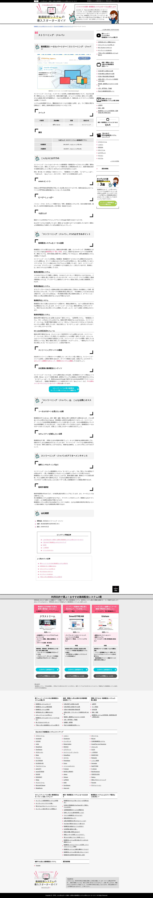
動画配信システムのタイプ (43, 704)
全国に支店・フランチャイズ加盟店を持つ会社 (108, 80)
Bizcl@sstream (95, 771)
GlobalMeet (67, 755)
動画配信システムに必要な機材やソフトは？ (76, 849)
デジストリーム (40, 782)
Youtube (38, 865)
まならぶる (94, 747)
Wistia (37, 780)
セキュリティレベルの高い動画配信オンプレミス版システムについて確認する (63, 389)
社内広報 (94, 709)
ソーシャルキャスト (48, 550)
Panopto (93, 782)
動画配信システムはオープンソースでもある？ (47, 718)
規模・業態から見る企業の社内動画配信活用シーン (108, 64)
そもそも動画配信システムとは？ (73, 815)
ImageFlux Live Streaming (98, 744)
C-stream (94, 769)
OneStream (39, 749)
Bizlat (37, 755)
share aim (66, 788)
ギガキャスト (39, 752)
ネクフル (100, 158)
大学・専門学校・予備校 (105, 88)
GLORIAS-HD (39, 763)
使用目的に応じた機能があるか (48, 566)
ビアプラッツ (102, 153)
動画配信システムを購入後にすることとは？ (76, 852)
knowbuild (38, 738)
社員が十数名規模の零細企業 (106, 76)
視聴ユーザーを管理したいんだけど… (74, 834)
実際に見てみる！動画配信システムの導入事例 (110, 99)
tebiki (65, 782)
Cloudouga (67, 738)
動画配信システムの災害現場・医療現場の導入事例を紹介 (108, 111)
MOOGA (100, 147)
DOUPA (38, 774)
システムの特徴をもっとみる (46, 676)
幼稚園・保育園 (68, 722)
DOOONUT (39, 777)
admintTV (38, 769)
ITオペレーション (96, 785)
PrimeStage (67, 760)
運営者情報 (105, 168)
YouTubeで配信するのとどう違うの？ (74, 823)
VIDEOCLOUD (95, 774)
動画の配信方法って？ (70, 818)
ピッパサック (67, 741)
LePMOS (66, 780)
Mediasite (94, 758)
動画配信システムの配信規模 (44, 706)
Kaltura (93, 777)
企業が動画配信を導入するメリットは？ (75, 821)
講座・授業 (101, 108)
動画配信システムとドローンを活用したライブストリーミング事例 (76, 845)
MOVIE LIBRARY (68, 771)
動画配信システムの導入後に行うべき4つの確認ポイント (76, 841)
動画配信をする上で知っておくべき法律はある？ (76, 801)
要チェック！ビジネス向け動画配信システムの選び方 (54, 563)
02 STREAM (39, 760)
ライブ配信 (95, 706)
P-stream (66, 769)
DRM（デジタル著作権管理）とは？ (74, 812)
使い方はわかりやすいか (46, 571)
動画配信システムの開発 (42, 709)
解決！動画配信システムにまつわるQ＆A (75, 795)
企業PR (100, 105)
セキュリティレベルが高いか (47, 569)
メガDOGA (46, 547)
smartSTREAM (40, 771)
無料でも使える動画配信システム (45, 861)
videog (65, 774)
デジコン (100, 155)
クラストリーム (102, 142)
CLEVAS (38, 741)
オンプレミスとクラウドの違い (44, 803)
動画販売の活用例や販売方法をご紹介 (74, 855)
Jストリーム (101, 150)
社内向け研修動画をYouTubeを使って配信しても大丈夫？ (76, 806)
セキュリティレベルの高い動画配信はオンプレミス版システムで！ (47, 795)
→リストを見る (114, 161)
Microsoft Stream (40, 785)
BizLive (93, 738)
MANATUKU (94, 755)
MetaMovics (39, 788)
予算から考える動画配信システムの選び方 (51, 577)
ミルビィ (100, 144)
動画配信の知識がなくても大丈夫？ (74, 826)
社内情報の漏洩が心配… (70, 829)
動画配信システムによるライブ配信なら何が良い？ (103, 795)
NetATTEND (94, 766)
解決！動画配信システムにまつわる (108, 124)
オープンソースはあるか (46, 574)
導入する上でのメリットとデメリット (46, 806)
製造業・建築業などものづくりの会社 (108, 84)
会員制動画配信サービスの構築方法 (74, 810)
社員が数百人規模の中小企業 (106, 73)
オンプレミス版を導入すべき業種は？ (46, 809)
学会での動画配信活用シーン (106, 91)
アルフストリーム (41, 766)
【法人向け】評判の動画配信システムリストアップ (109, 135)
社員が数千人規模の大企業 (105, 71)
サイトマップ (45, 887)
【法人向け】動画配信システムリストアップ (54, 542)
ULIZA (44, 545)
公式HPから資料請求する (46, 669)
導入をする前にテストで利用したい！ (74, 837)
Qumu (65, 763)
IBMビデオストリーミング (98, 780)
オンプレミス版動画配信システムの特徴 (47, 800)
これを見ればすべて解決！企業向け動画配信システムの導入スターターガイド (58, 1)
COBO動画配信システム (98, 741)
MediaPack (39, 747)
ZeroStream (67, 785)
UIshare (66, 777)
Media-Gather (67, 744)
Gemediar (94, 763)
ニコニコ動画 (95, 760)
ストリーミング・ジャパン (71, 752)
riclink (37, 744)
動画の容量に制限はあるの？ (72, 832)
